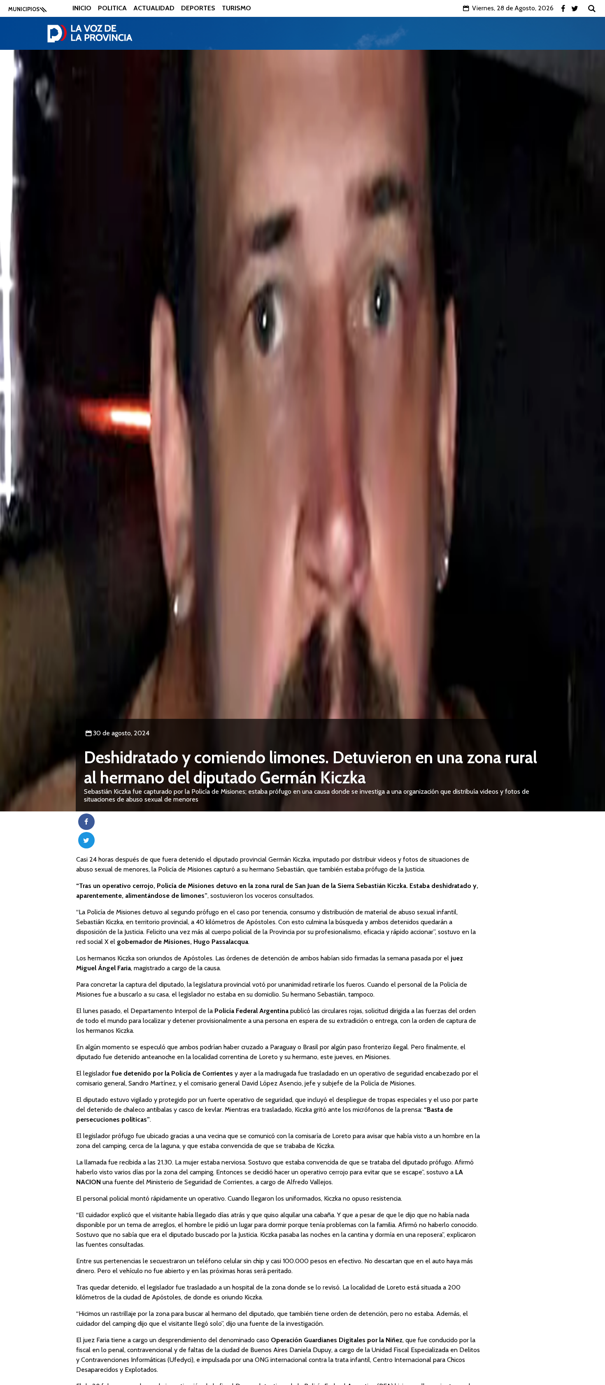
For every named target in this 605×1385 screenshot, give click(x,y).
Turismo (236, 8)
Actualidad (154, 8)
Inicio (81, 8)
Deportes (198, 8)
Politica (112, 8)
